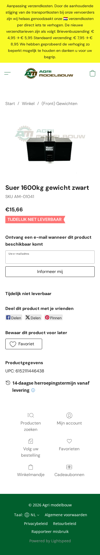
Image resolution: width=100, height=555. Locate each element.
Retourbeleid (64, 523)
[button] (50, 73)
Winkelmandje (31, 474)
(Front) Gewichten (59, 103)
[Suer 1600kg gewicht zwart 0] (50, 143)
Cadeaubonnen (69, 474)
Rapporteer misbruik (50, 531)
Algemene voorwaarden (66, 514)
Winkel (28, 103)
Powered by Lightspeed (50, 540)
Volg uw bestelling (30, 452)
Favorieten (69, 449)
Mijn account (69, 423)
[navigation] (26, 514)
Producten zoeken (31, 426)
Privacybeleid (36, 523)
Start (10, 103)
